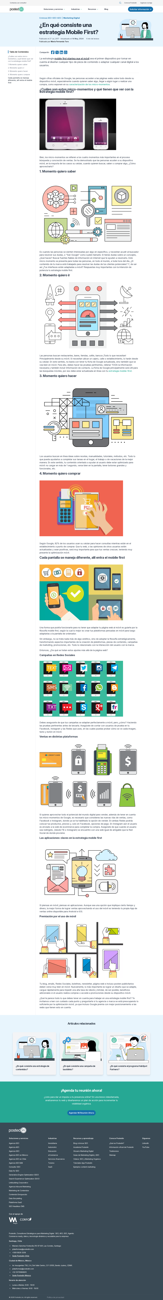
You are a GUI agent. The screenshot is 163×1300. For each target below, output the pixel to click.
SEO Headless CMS (16, 1206)
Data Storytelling (15, 1198)
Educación (52, 1151)
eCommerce (53, 1155)
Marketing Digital (71, 18)
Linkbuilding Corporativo (18, 1183)
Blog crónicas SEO (80, 1143)
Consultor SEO (14, 1167)
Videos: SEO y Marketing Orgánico (87, 1159)
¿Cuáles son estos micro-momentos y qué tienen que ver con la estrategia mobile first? (20, 58)
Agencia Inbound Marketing (20, 1187)
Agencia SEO (14, 1143)
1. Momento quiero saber (17, 64)
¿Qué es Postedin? (116, 1143)
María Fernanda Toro (60, 41)
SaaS (50, 1167)
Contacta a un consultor (18, 3)
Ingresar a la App (146, 3)
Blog (106, 9)
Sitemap (112, 1155)
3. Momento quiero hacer (18, 71)
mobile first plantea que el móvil (71, 58)
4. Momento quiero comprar (19, 74)
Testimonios (114, 1151)
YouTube (145, 1147)
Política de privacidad (55, 1297)
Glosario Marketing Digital (83, 1151)
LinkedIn (145, 1143)
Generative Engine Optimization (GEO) (24, 1175)
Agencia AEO (14, 1147)
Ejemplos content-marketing (84, 1167)
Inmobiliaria (52, 1143)
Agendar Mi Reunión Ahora (81, 1113)
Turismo (51, 1163)
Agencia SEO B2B (16, 1163)
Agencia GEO (14, 1151)
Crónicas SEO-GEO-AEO (50, 18)
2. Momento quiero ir (16, 68)
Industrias (75, 9)
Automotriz (52, 1147)
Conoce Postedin (130, 3)
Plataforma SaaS (15, 1202)
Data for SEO (14, 1171)
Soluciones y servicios (53, 9)
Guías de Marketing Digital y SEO (86, 1155)
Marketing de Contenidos (19, 1191)
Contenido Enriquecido (18, 1194)
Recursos (92, 9)
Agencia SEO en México (18, 1155)
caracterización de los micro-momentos (89, 84)
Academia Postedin (81, 1147)
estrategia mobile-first (120, 371)
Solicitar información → (140, 9)
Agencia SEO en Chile (17, 1159)
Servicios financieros (56, 1159)
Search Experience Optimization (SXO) (24, 1179)
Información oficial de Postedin (121, 1147)
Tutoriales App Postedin (82, 1163)
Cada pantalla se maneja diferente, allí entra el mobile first (20, 80)
